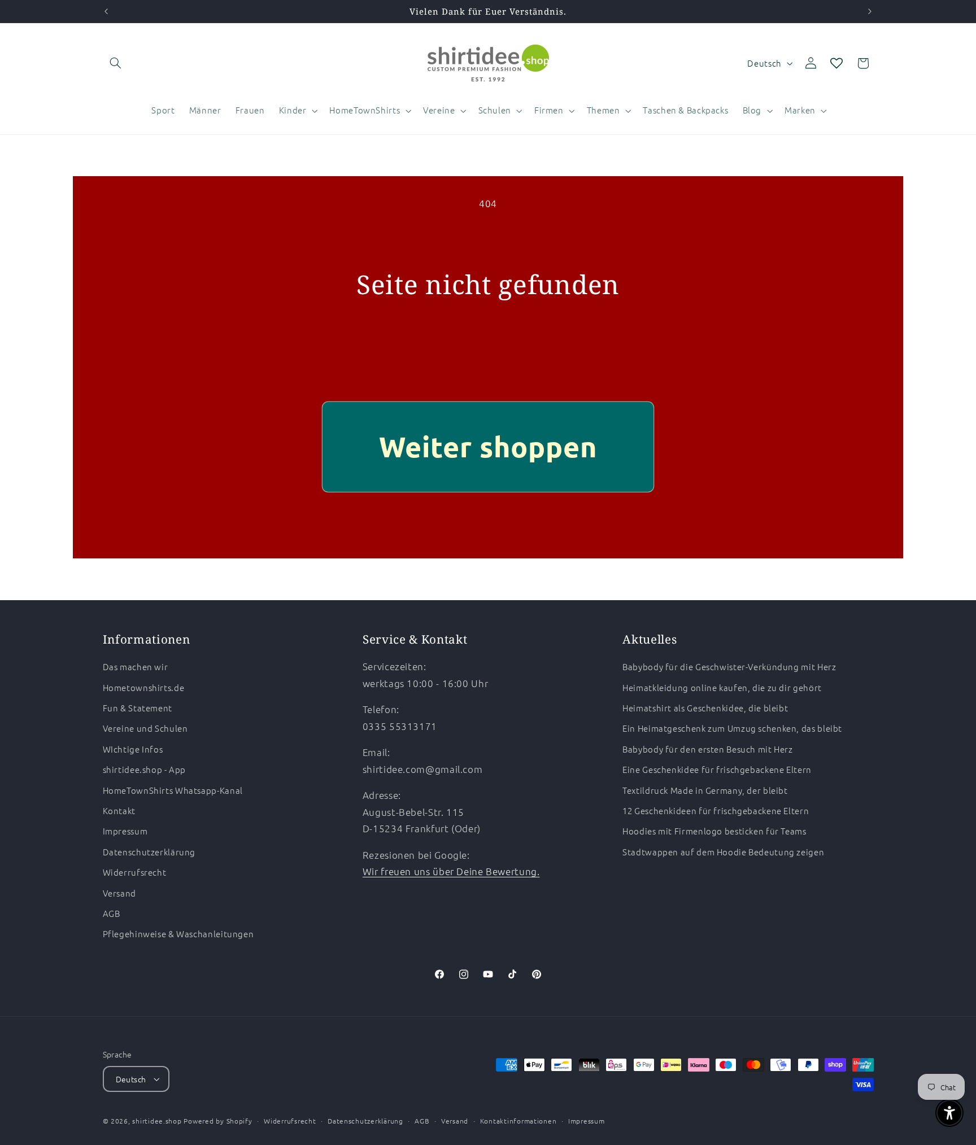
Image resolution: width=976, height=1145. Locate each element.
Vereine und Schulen (145, 729)
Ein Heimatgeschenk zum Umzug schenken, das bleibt (732, 729)
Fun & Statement (137, 708)
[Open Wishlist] (836, 63)
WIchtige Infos (133, 749)
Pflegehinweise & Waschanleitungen (178, 934)
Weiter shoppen (488, 446)
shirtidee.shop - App (144, 769)
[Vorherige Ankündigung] (106, 11)
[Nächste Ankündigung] (869, 11)
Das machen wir (135, 666)
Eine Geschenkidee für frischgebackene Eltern (717, 769)
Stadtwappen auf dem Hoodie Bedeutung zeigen (723, 852)
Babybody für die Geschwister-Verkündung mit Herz (729, 666)
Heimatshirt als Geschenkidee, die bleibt (705, 708)
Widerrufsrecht (135, 872)
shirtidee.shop (156, 1120)
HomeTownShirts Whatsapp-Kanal (173, 790)
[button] (116, 63)
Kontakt (119, 810)
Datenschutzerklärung (149, 852)
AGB (111, 913)
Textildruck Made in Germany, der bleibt (705, 790)
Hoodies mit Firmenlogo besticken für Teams (714, 831)
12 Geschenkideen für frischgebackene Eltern (715, 810)
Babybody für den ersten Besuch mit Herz (707, 749)
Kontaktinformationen (518, 1120)
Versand (119, 893)
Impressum (125, 831)
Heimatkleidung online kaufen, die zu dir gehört (722, 687)
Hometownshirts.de (144, 687)
